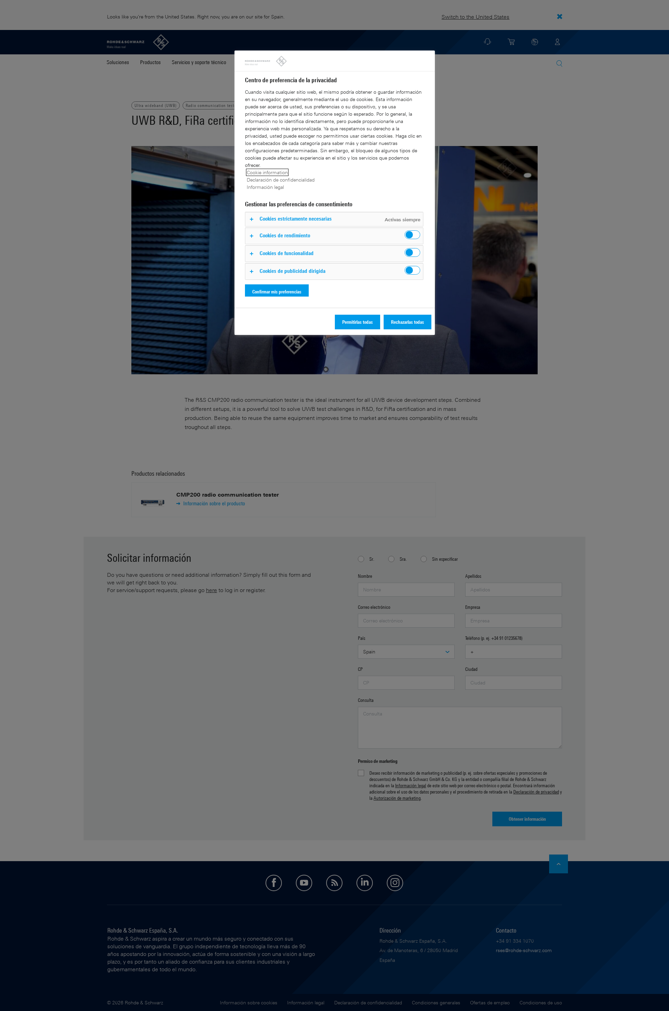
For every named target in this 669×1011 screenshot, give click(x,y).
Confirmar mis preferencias (276, 291)
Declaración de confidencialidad (281, 180)
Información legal (265, 187)
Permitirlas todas (357, 322)
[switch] (412, 234)
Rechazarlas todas (407, 322)
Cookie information (267, 172)
